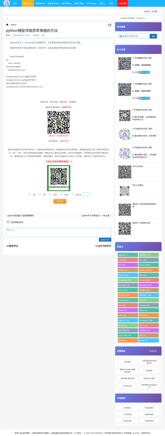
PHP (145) (143, 315)
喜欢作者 (60, 201)
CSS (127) (143, 325)
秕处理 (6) (122, 340)
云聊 (111, 3)
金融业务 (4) (123, 255)
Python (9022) (145, 265)
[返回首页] (7, 24)
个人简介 (77, 433)
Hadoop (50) (144, 305)
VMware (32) (144, 290)
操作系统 (66, 3)
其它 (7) (142, 335)
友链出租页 (149, 414)
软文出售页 (127, 420)
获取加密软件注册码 (40, 433)
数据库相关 (52, 3)
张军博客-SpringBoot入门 (149, 385)
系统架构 (39, 3)
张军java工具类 (149, 378)
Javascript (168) (145, 320)
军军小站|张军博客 (22, 433)
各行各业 (90, 3)
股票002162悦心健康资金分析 (127, 370)
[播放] (109, 25)
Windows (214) (145, 285)
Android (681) (124, 300)
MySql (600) (123, 275)
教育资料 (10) (144, 255)
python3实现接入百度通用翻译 (21, 215)
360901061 (145, 433)
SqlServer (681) (145, 270)
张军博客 (127, 362)
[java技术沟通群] (144, 98)
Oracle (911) (123, 270)
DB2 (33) (143, 275)
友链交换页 (149, 420)
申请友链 (152, 351)
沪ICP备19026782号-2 (113, 433)
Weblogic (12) (124, 285)
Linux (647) (123, 290)
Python (13, 24)
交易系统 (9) (144, 330)
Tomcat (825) (144, 280)
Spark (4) (143, 310)
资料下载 (78, 3)
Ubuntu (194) (123, 295)
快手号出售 (127, 386)
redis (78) (122, 315)
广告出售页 (127, 414)
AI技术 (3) (143, 340)
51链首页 (127, 407)
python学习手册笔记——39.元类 (96, 215)
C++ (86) (143, 260)
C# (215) (122, 265)
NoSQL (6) (122, 325)
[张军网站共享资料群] (144, 72)
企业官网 (122, 3)
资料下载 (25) (124, 330)
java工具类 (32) (124, 335)
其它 (101, 3)
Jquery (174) (123, 320)
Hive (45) (122, 305)
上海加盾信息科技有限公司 (149, 361)
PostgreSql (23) (124, 280)
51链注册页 (149, 407)
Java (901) (122, 260)
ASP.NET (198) (145, 295)
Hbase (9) (122, 310)
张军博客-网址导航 (127, 378)
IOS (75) (142, 300)
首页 (15, 3)
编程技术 (27, 3)
